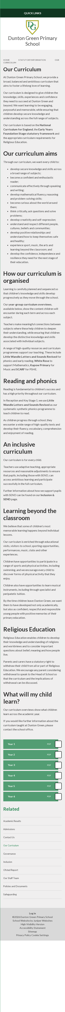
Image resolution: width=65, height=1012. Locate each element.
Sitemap (32, 931)
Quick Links (32, 13)
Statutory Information (32, 60)
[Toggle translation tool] (52, 4)
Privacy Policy (23, 935)
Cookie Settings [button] (40, 935)
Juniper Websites (43, 920)
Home (6, 60)
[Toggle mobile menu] (4, 4)
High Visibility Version (32, 924)
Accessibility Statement (33, 927)
